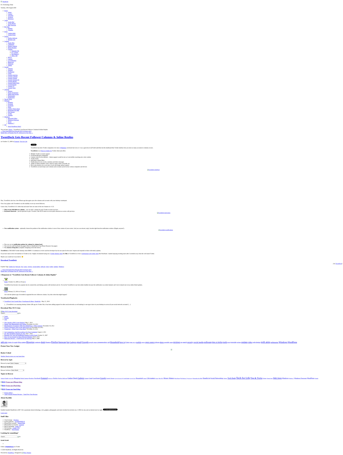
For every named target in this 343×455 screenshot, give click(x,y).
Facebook (10, 105)
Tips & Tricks (8, 99)
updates (56, 266)
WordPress (292, 342)
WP (5, 125)
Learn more (4, 413)
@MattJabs (63, 148)
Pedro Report (177, 378)
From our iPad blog (13, 386)
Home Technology (13, 93)
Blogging (30, 342)
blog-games (22, 342)
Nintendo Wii (15, 51)
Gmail (9, 73)
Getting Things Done (14, 109)
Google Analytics (13, 75)
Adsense (10, 68)
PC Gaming (14, 52)
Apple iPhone (12, 23)
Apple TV (18, 426)
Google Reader (12, 84)
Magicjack (11, 62)
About (9, 12)
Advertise (10, 15)
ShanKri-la (206, 378)
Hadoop (10, 28)
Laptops (10, 59)
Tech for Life (23, 141)
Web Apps (277, 378)
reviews (30, 266)
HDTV (10, 57)
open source (150, 342)
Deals (6, 31)
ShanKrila (5, 1)
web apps (265, 342)
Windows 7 (11, 123)
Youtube (10, 115)
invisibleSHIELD (20, 421)
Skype (9, 121)
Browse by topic (5, 363)
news (143, 342)
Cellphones (11, 44)
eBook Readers (12, 48)
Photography (11, 96)
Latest (6, 316)
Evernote (10, 104)
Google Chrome (12, 78)
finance (48, 342)
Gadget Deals (12, 35)
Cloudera (10, 30)
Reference (11, 19)
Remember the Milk (13, 110)
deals (43, 342)
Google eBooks (12, 81)
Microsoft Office (12, 118)
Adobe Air (12, 266)
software (43, 266)
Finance (10, 91)
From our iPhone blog (14, 382)
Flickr (9, 107)
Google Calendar (13, 76)
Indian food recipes (13, 94)
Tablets (10, 65)
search (185, 342)
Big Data (6, 27)
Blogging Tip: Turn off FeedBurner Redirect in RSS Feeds (20, 335)
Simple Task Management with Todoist (15, 324)
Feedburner (11, 72)
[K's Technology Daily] (1, 1)
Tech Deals (232, 378)
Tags (5, 319)
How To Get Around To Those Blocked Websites (18, 337)
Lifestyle (6, 89)
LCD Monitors (12, 60)
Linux (25, 266)
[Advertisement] (16, 156)
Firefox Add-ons (12, 38)
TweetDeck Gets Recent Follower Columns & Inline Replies (37, 137)
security (190, 342)
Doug (6, 291)
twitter (51, 266)
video (250, 342)
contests (38, 342)
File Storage (11, 112)
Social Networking (216, 378)
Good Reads (96, 378)
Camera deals (11, 33)
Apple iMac (11, 43)
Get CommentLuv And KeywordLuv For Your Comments (20, 332)
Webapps (6, 101)
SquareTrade (21, 423)
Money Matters (169, 378)
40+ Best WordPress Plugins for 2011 (14, 333)
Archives (10, 17)
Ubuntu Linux (270, 378)
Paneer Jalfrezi (8, 393)
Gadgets (6, 41)
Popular (6, 318)
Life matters (151, 378)
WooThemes (15, 429)
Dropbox (10, 102)
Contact (10, 14)
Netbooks (10, 64)
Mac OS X (161, 378)
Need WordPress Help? (14, 126)
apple (16, 342)
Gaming (10, 49)
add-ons (4, 342)
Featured (16, 141)
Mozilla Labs (11, 39)
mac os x (133, 342)
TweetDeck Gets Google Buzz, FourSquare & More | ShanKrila (22, 301)
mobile (138, 342)
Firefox (6, 36)
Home (6, 11)
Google (6, 67)
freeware (17, 266)
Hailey (6, 282)
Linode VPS (16, 428)
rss (181, 342)
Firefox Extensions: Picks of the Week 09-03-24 (17, 327)
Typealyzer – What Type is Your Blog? (15, 329)
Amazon (21, 425)
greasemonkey (102, 342)
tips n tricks (217, 342)
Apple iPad (11, 22)
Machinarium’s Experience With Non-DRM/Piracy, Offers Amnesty (23, 326)
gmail (79, 342)
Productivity (11, 97)
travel (229, 342)
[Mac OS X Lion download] (9, 311)
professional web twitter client (90, 253)
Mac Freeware (12, 25)
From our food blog (13, 389)
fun (22, 266)
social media (36, 266)
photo (162, 342)
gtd (109, 342)
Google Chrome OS (13, 80)
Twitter (10, 113)
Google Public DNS (13, 83)
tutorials (233, 342)
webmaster (274, 342)
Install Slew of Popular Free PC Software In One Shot (17, 133)
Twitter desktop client (56, 253)
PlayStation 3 (15, 54)
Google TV (11, 86)
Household (114, 342)
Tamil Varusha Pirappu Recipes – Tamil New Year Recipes (20, 394)
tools (47, 266)
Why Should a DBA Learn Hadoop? (14, 322)
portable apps (168, 342)
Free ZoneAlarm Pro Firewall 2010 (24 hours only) (16, 131)
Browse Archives (5, 370)
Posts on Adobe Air (46, 151)
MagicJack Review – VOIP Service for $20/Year (18, 338)
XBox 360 (14, 56)
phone (157, 342)
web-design (257, 342)
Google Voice (12, 88)
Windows (7, 117)
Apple (6, 20)
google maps (93, 342)
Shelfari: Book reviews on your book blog (12, 356)
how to (122, 342)
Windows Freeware (13, 120)
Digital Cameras (12, 46)
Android (10, 70)
